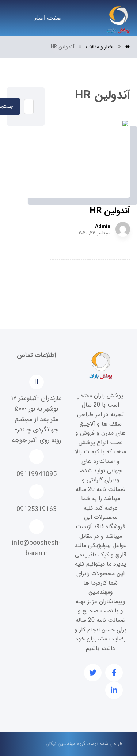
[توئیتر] (93, 672)
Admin (102, 226)
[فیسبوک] (114, 672)
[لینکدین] (114, 690)
